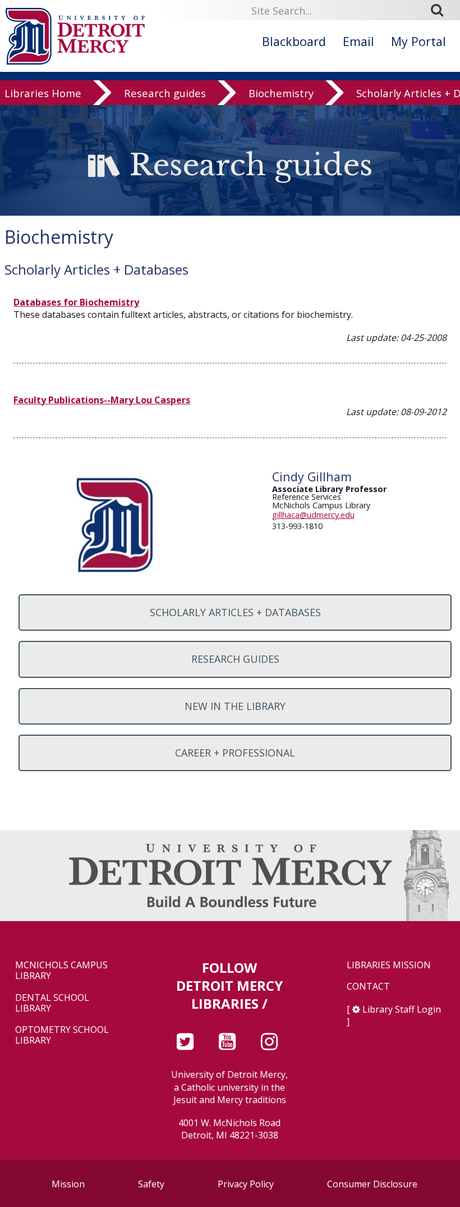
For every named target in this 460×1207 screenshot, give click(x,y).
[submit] (440, 10)
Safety (151, 1184)
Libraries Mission (389, 965)
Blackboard (294, 41)
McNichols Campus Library (61, 970)
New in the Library (235, 706)
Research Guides (235, 659)
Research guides (165, 93)
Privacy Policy (246, 1184)
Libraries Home (42, 93)
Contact (368, 986)
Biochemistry (281, 93)
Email (358, 41)
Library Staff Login (401, 1009)
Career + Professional (235, 752)
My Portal (418, 41)
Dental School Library (52, 1003)
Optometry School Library (62, 1035)
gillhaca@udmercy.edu (313, 514)
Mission (68, 1184)
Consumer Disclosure (372, 1184)
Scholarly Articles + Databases (235, 612)
